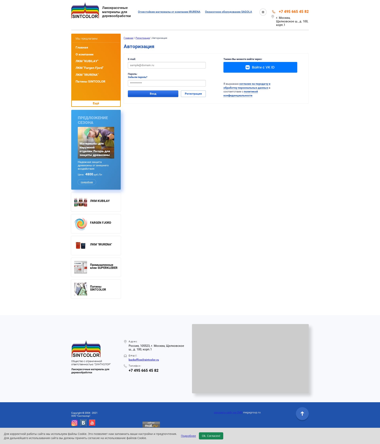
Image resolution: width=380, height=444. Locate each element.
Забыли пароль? (137, 77)
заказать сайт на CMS (228, 412)
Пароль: (132, 73)
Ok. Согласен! (211, 436)
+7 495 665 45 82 (294, 11)
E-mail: (132, 59)
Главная (128, 38)
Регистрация (143, 38)
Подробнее (188, 435)
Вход (153, 93)
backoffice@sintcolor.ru (144, 359)
